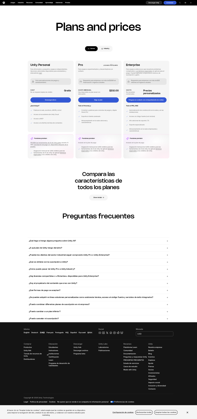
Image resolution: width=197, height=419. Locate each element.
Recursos (29, 2)
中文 (67, 332)
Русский (82, 332)
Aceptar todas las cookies (166, 412)
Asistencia (59, 2)
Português (59, 332)
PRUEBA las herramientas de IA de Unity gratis (45, 143)
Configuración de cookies (123, 412)
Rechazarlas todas (144, 412)
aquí (40, 73)
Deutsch (34, 332)
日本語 (42, 332)
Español (73, 332)
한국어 (89, 332)
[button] (154, 3)
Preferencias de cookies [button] (124, 402)
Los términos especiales (144, 71)
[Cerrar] (187, 412)
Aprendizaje (49, 2)
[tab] (91, 48)
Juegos (12, 2)
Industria (21, 2)
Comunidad (39, 2)
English (27, 332)
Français (50, 332)
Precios (67, 2)
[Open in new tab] (47, 355)
